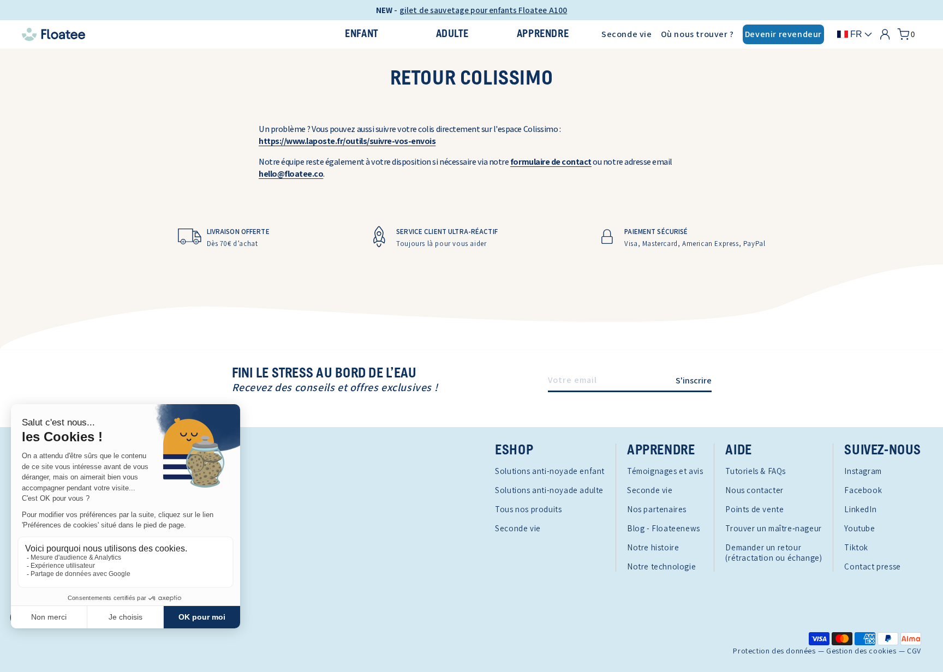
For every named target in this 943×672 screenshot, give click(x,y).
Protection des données (774, 651)
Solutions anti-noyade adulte (549, 490)
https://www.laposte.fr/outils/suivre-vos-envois (347, 141)
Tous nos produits (528, 509)
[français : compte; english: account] (885, 34)
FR (856, 34)
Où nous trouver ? (697, 34)
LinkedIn (860, 509)
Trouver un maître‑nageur (773, 528)
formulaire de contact (551, 161)
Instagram (862, 471)
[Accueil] (162, 34)
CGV (914, 651)
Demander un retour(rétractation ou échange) (773, 552)
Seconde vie (626, 34)
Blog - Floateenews (663, 528)
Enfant (361, 34)
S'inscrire (694, 380)
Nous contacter (754, 490)
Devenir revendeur (783, 34)
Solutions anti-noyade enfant (550, 471)
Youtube (859, 528)
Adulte (452, 34)
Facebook (863, 490)
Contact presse (872, 566)
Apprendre (543, 34)
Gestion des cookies (861, 651)
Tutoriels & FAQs (755, 471)
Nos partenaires (657, 509)
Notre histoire (653, 547)
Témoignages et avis (665, 471)
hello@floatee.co (291, 173)
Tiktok (856, 547)
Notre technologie (661, 566)
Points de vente (754, 509)
